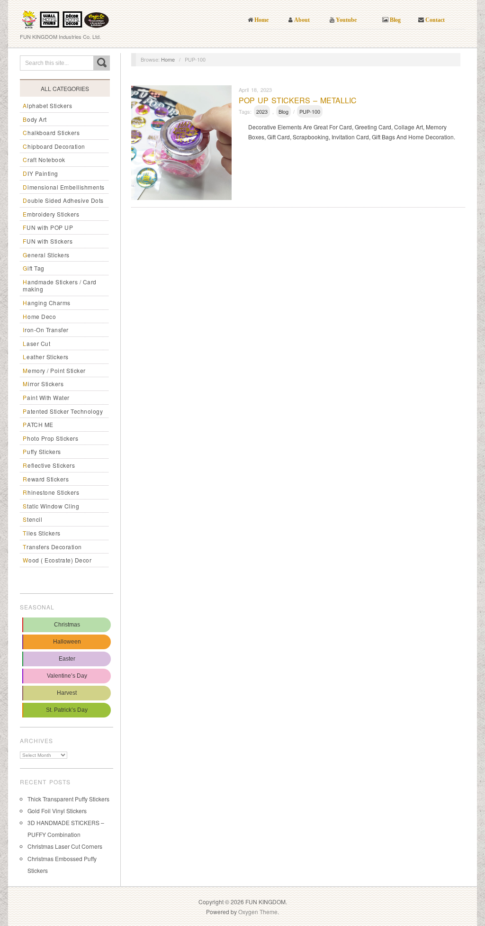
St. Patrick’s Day (67, 710)
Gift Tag (34, 268)
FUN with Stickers (47, 241)
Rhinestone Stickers (51, 492)
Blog (283, 111)
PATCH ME (38, 424)
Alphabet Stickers (47, 105)
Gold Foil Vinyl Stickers (57, 811)
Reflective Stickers (49, 465)
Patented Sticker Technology (63, 411)
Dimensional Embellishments (64, 187)
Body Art (35, 119)
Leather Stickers (46, 357)
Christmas (67, 624)
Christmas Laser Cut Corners (64, 846)
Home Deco (39, 316)
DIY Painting (40, 173)
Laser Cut (36, 343)
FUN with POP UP (48, 227)
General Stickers (46, 255)
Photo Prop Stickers (50, 438)
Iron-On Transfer (46, 330)
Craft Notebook (44, 159)
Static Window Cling (51, 506)
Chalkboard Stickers (51, 132)
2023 (262, 111)
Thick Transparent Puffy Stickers (68, 799)
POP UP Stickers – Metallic (298, 100)
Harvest (67, 693)
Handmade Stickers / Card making (60, 285)
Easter (67, 658)
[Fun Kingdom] (65, 16)
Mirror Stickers (43, 384)
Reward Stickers (46, 479)
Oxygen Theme (258, 912)
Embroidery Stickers (51, 214)
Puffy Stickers (42, 451)
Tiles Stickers (42, 533)
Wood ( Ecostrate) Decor (57, 560)
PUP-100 (309, 111)
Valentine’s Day (67, 675)
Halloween (67, 641)
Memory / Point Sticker (54, 370)
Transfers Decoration (52, 547)
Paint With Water (46, 397)
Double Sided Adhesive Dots (63, 200)
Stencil (32, 519)
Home (168, 59)
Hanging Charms (47, 303)
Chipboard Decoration (54, 146)
